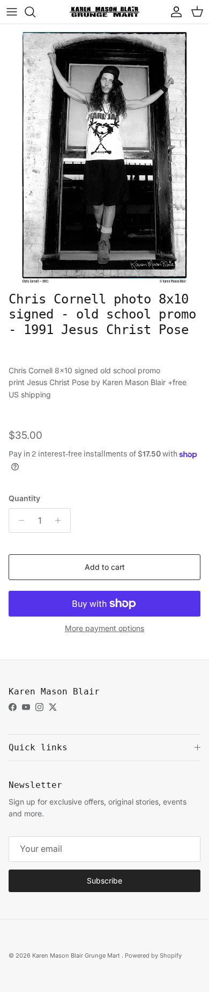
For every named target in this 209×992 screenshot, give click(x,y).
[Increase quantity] (60, 520)
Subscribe (104, 880)
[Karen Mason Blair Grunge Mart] (104, 11)
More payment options (104, 628)
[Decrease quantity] (18, 520)
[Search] (35, 12)
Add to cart (105, 566)
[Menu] (12, 12)
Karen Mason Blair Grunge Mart (77, 955)
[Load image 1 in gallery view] (104, 155)
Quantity (24, 498)
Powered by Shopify (153, 955)
